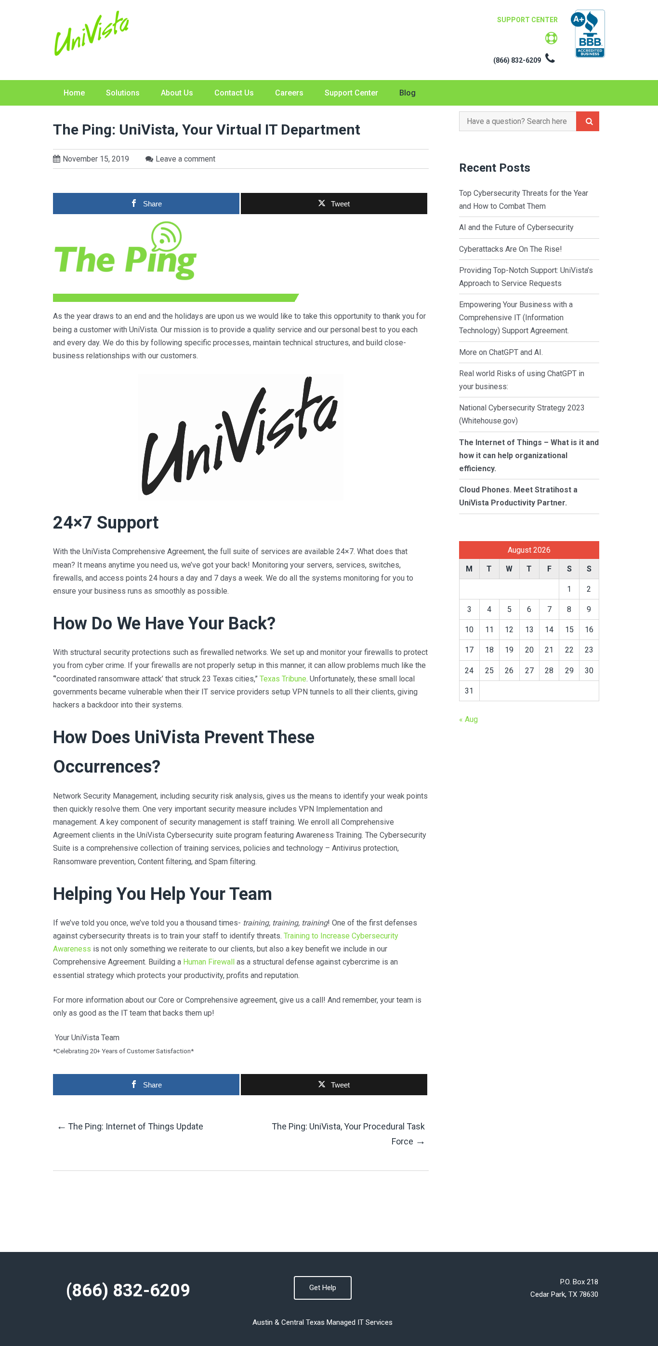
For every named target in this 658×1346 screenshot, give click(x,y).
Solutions (123, 92)
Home (74, 92)
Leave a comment (185, 158)
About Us (177, 92)
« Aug (468, 719)
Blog (407, 92)
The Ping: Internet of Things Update (129, 1126)
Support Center (351, 92)
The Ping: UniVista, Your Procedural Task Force (348, 1134)
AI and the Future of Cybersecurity (517, 227)
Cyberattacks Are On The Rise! (510, 249)
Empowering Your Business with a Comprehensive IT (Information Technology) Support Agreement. (516, 317)
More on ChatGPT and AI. (501, 352)
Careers (289, 92)
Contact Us (234, 92)
